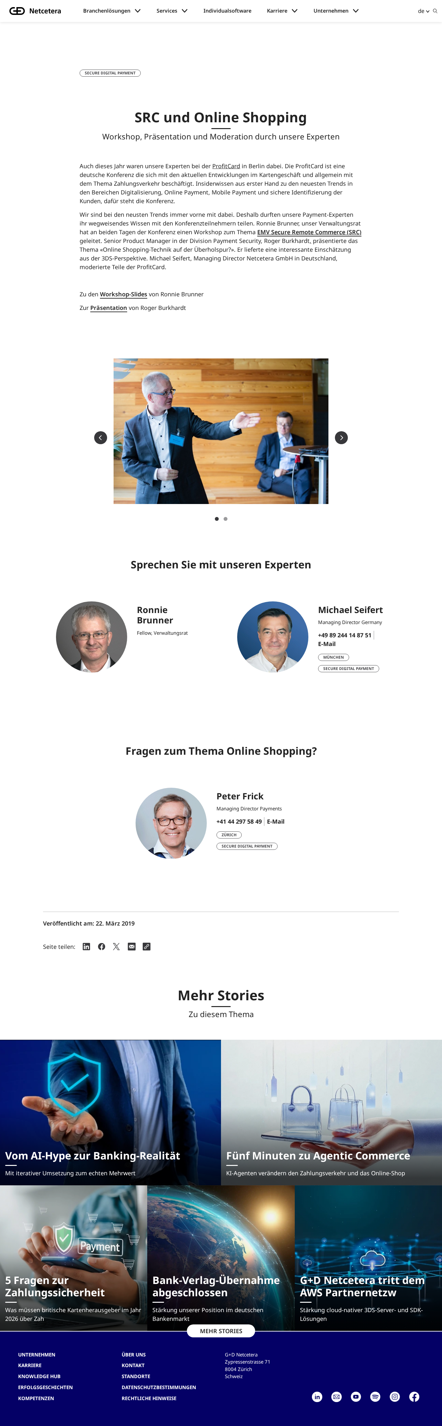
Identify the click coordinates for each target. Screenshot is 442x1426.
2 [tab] (225, 519)
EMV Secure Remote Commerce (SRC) (309, 232)
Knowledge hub (39, 1376)
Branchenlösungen (106, 10)
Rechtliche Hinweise (149, 1398)
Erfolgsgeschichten (45, 1387)
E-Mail (327, 644)
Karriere (277, 10)
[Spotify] (375, 1397)
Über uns (134, 1354)
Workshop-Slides (123, 294)
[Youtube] (356, 1397)
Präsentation (108, 308)
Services (167, 10)
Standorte (136, 1376)
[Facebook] (414, 1397)
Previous (100, 437)
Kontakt (133, 1365)
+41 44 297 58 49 (239, 821)
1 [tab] (217, 519)
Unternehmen (331, 10)
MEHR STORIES (221, 1331)
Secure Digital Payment (110, 73)
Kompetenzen (36, 1398)
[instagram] (395, 1397)
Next (341, 437)
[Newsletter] (336, 1397)
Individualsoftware (227, 10)
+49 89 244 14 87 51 (344, 635)
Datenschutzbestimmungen (159, 1387)
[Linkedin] (317, 1397)
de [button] (421, 11)
